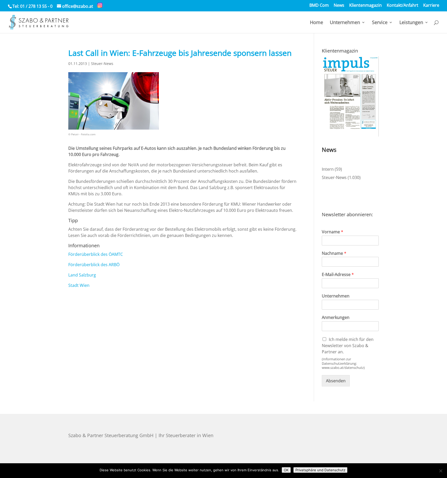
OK (286, 470)
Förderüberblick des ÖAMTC (95, 254)
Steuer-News (102, 63)
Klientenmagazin (365, 5)
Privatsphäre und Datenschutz (320, 470)
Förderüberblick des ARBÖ (94, 264)
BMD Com (319, 5)
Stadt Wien (79, 285)
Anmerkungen (335, 317)
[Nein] (440, 470)
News (339, 5)
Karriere (431, 5)
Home (316, 22)
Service (380, 22)
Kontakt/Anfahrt (402, 5)
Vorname (332, 232)
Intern (328, 169)
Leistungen (411, 22)
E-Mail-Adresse (338, 274)
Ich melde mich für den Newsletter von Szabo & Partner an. (348, 346)
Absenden (336, 381)
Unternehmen (345, 22)
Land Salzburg (82, 275)
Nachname (334, 253)
